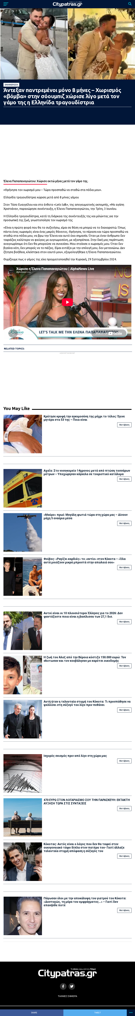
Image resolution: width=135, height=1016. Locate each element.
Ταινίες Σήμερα (67, 996)
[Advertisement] (67, 378)
